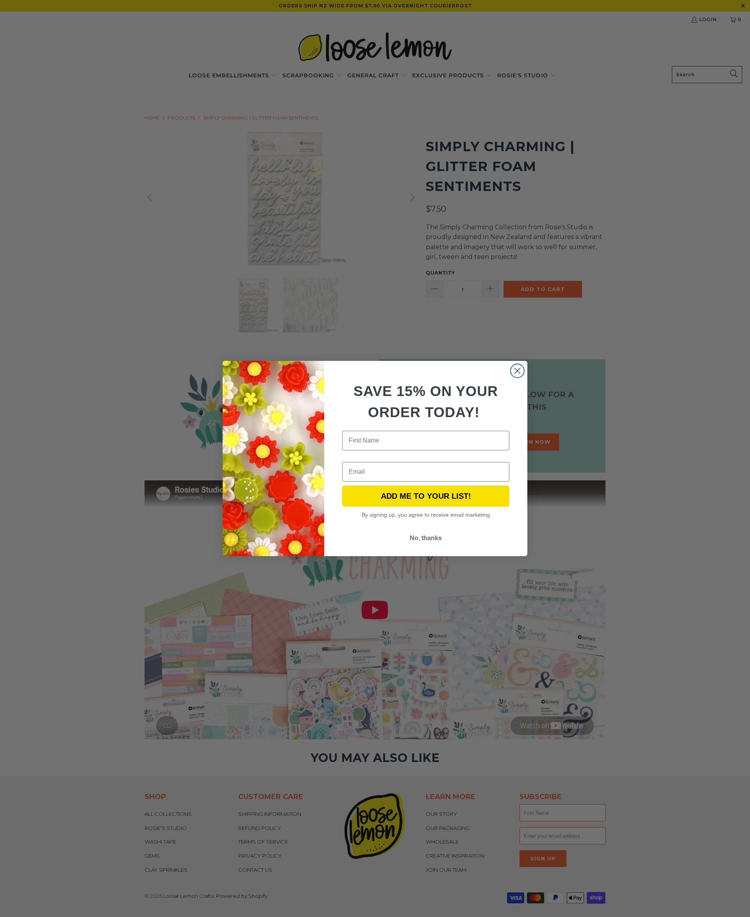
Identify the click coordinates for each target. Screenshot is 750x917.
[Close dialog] (517, 371)
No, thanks (426, 538)
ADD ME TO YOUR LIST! (426, 496)
